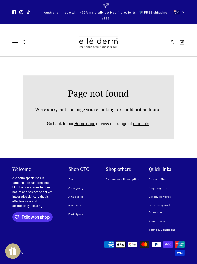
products (141, 123)
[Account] (172, 42)
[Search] (25, 42)
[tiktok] (28, 12)
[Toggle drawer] (15, 42)
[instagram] (21, 12)
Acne (71, 179)
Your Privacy (157, 221)
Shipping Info (158, 188)
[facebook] (14, 12)
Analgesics (75, 196)
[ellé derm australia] (98, 42)
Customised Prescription (123, 179)
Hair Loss (74, 205)
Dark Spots (75, 214)
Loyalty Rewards (160, 196)
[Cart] (182, 42)
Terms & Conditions (162, 229)
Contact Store (158, 179)
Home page (84, 123)
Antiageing (75, 188)
